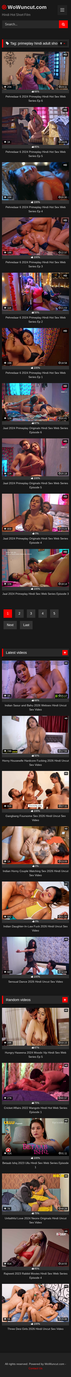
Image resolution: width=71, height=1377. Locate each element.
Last (26, 625)
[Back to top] (58, 1365)
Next (10, 625)
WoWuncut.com (26, 7)
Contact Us (35, 1368)
